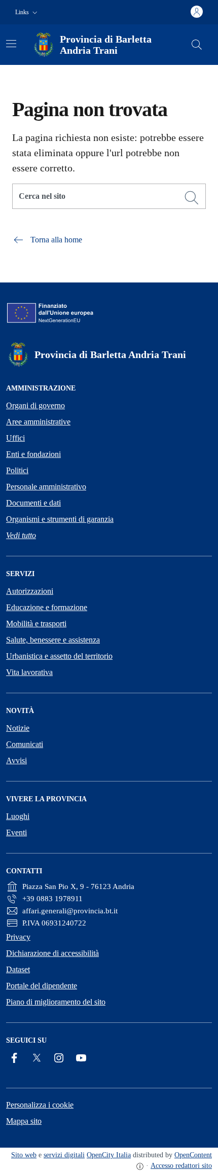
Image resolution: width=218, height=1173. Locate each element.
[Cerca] (191, 198)
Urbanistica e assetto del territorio (59, 656)
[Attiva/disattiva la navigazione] (11, 44)
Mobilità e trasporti (36, 623)
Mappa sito (24, 1121)
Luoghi (17, 816)
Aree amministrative (38, 421)
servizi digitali (64, 1155)
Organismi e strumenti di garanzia (60, 519)
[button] (27, 12)
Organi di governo (35, 405)
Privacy (18, 937)
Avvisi (16, 760)
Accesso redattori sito (181, 1165)
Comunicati (24, 744)
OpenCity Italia (109, 1155)
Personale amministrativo (46, 486)
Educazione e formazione (46, 607)
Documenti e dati (33, 503)
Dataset (18, 969)
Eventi (16, 832)
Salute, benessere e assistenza (53, 639)
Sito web (24, 1155)
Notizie (17, 728)
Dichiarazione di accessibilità (52, 953)
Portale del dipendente (41, 985)
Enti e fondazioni (33, 454)
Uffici (15, 438)
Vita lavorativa (29, 672)
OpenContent (193, 1155)
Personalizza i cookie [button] (40, 1104)
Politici (17, 470)
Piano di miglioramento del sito (55, 1002)
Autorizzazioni (29, 591)
